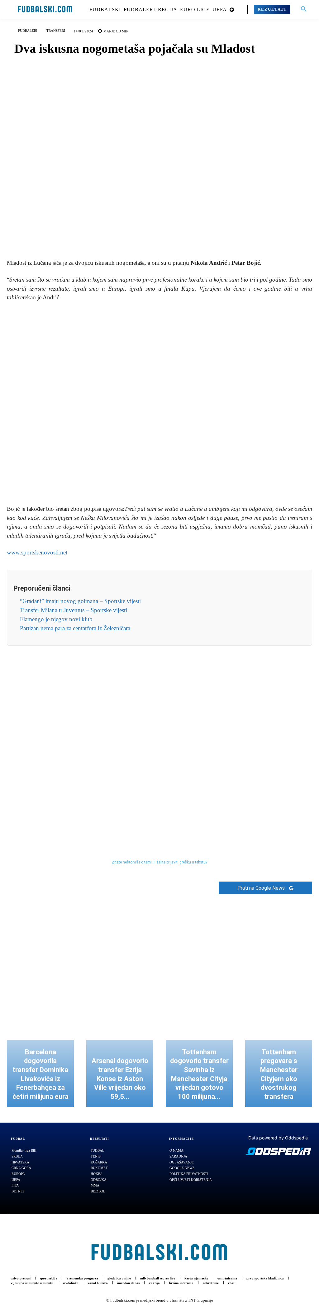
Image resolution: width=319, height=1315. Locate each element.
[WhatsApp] (181, 235)
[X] (152, 235)
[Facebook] (138, 235)
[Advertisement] (159, 403)
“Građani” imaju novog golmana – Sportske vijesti (80, 601)
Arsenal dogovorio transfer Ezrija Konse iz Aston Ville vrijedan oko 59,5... (120, 1078)
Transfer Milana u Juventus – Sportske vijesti (73, 610)
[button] (303, 9)
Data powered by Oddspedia (278, 1137)
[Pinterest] (166, 235)
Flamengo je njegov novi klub (56, 619)
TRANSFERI (55, 30)
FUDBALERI (27, 30)
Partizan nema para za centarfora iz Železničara (75, 628)
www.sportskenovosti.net (37, 552)
